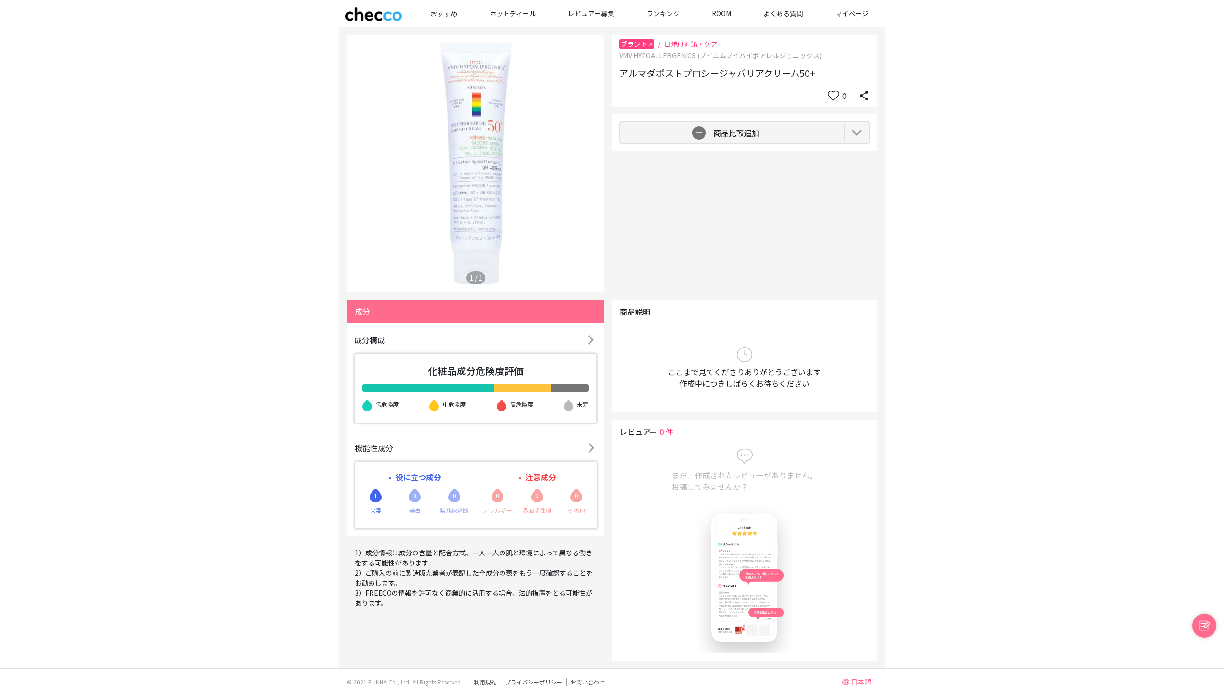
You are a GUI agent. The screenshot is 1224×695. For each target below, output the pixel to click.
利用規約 (485, 682)
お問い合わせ (587, 682)
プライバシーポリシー (533, 682)
